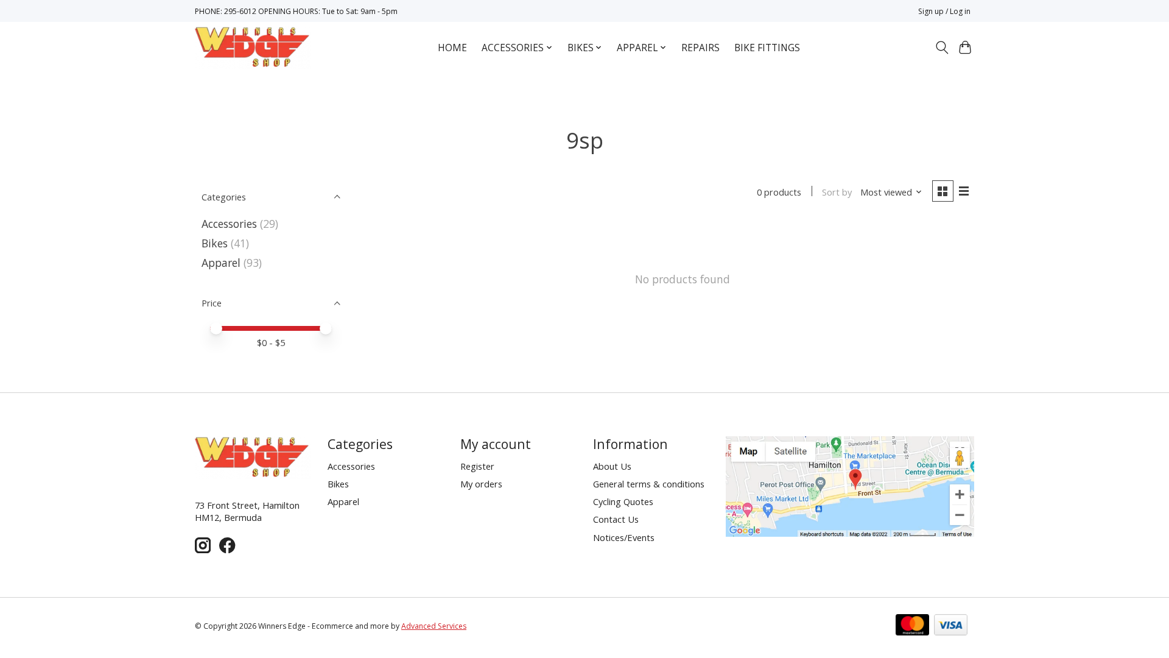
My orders (481, 484)
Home (452, 47)
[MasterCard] (912, 626)
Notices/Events (624, 537)
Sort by (837, 192)
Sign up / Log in (944, 11)
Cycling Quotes (623, 501)
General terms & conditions (648, 484)
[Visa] (950, 626)
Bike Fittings (767, 47)
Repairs (700, 47)
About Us (612, 466)
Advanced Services (433, 626)
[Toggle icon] (941, 47)
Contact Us (616, 519)
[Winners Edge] (253, 47)
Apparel (221, 262)
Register (477, 466)
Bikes (215, 243)
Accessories (229, 223)
